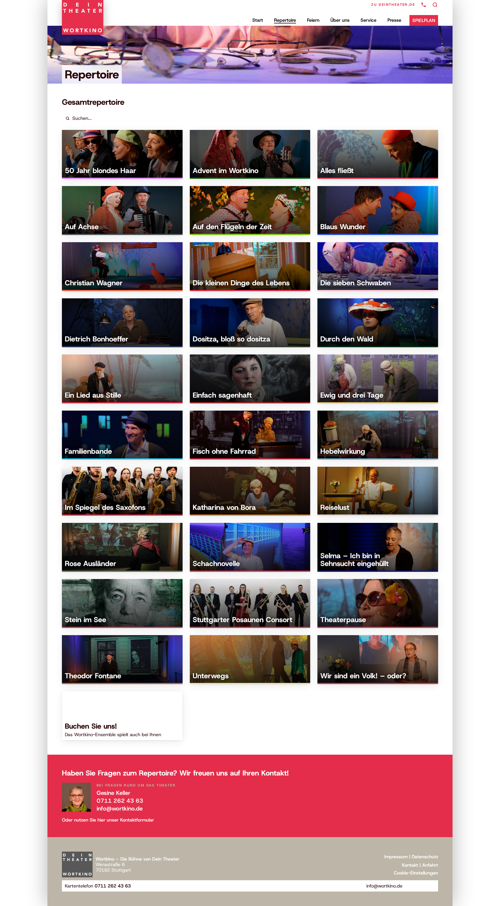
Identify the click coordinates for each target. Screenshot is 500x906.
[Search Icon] (435, 5)
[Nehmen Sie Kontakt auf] (424, 4)
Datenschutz (425, 857)
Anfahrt (430, 865)
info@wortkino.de (120, 808)
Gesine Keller (113, 793)
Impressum (396, 857)
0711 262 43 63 (120, 800)
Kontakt (410, 865)
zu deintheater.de (393, 4)
